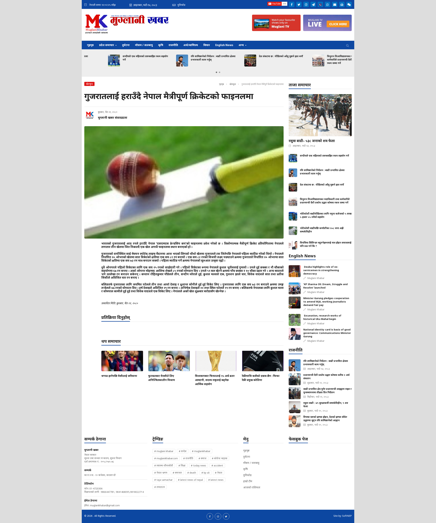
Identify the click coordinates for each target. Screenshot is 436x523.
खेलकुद (233, 84)
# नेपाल (218, 472)
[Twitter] (299, 4)
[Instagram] (306, 4)
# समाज (202, 458)
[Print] (342, 4)
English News (224, 45)
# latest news (215, 479)
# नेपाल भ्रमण (160, 472)
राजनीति (173, 45)
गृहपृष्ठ (90, 45)
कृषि (160, 45)
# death (191, 472)
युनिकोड (247, 475)
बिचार (206, 45)
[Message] (313, 4)
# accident (217, 465)
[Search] (348, 45)
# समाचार (177, 472)
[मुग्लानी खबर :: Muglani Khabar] (127, 24)
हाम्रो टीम (247, 481)
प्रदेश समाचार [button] (107, 45)
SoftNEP (347, 515)
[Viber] (320, 4)
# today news (198, 465)
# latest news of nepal (190, 479)
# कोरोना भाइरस (219, 458)
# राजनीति (188, 458)
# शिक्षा (181, 465)
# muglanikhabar (201, 451)
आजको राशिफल (251, 487)
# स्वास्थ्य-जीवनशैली (163, 465)
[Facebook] (291, 4)
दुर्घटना (126, 45)
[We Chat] (349, 4)
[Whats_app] (327, 4)
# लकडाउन (159, 487)
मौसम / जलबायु (144, 45)
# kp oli (205, 472)
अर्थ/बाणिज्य (190, 45)
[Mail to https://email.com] (334, 4)
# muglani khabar (163, 451)
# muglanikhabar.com (166, 458)
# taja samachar (163, 479)
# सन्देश (182, 451)
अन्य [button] (241, 45)
